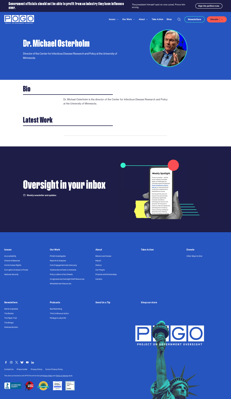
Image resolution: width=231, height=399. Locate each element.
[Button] (179, 19)
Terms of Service (62, 376)
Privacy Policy (48, 376)
